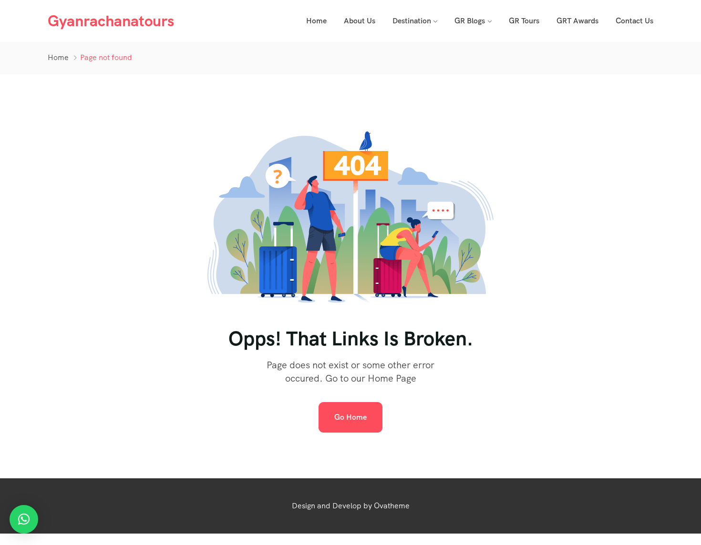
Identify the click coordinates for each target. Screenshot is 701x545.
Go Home (350, 417)
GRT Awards (577, 21)
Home (316, 21)
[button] (24, 519)
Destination (411, 21)
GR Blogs (469, 21)
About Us (359, 21)
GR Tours (524, 21)
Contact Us (634, 21)
